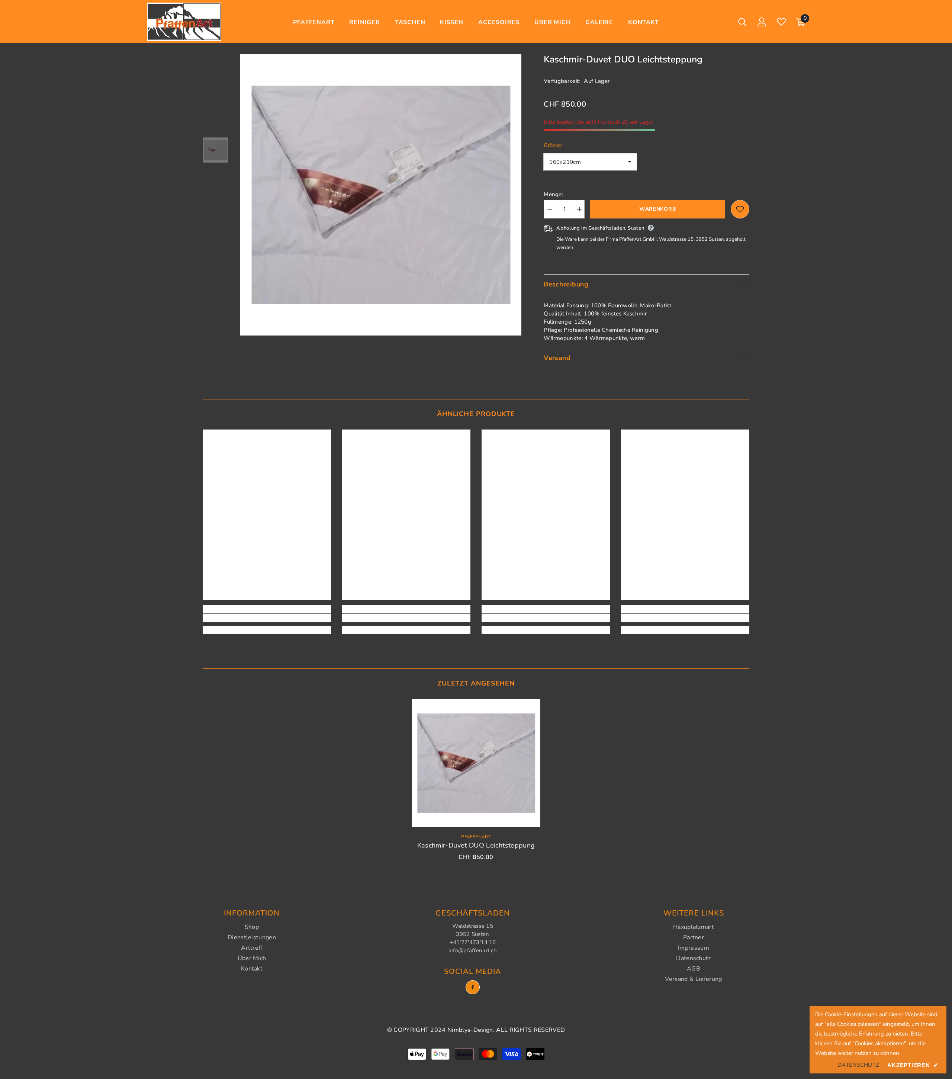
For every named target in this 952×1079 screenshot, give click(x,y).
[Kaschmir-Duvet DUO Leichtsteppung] (476, 763)
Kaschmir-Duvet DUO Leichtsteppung (476, 845)
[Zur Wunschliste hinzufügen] (740, 209)
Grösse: (569, 145)
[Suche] (742, 22)
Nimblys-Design (470, 1030)
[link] (267, 618)
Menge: (553, 194)
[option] (381, 195)
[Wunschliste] (781, 21)
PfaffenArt (476, 837)
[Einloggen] (762, 21)
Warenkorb (657, 209)
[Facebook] (473, 987)
